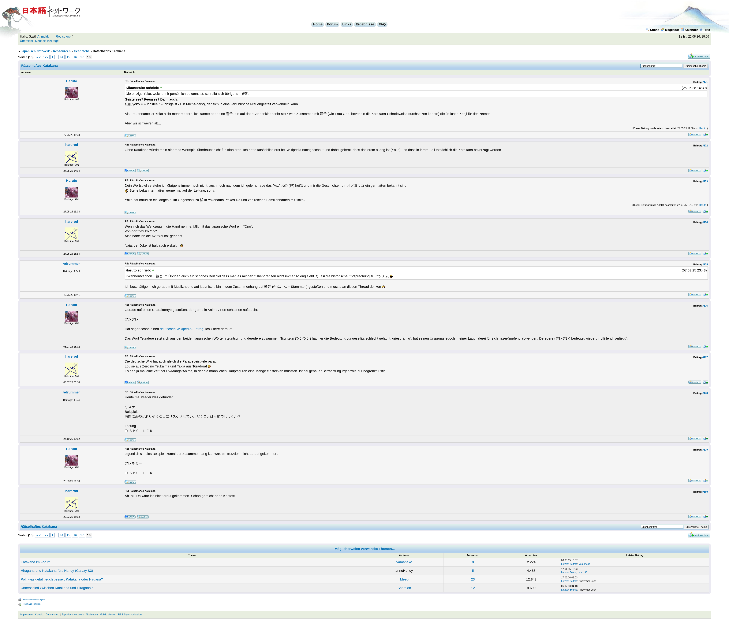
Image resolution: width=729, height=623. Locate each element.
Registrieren (64, 36)
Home (318, 24)
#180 (705, 491)
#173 (705, 181)
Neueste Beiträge (47, 40)
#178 (705, 393)
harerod (71, 145)
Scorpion (404, 588)
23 (473, 579)
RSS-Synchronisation (130, 614)
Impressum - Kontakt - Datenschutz (40, 614)
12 (473, 588)
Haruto (71, 81)
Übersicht (26, 40)
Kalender (691, 29)
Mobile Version (108, 614)
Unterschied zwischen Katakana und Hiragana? (57, 588)
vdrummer (71, 264)
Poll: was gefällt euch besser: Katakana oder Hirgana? (62, 579)
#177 (705, 357)
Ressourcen (62, 51)
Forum (332, 24)
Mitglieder (672, 29)
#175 (705, 264)
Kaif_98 (583, 572)
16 (75, 57)
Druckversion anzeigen (34, 599)
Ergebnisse (365, 24)
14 (61, 57)
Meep (404, 579)
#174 (705, 222)
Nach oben (92, 614)
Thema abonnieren (31, 604)
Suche (654, 29)
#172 (705, 145)
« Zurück (42, 57)
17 (82, 57)
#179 (705, 449)
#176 (705, 305)
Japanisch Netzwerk (35, 51)
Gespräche (82, 51)
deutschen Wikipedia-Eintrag (181, 329)
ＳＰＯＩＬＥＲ (140, 431)
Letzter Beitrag (569, 563)
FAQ (382, 24)
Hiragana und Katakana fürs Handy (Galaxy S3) (57, 571)
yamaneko (404, 562)
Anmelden (44, 36)
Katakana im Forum (35, 562)
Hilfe (707, 29)
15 (68, 57)
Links (346, 24)
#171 (705, 82)
